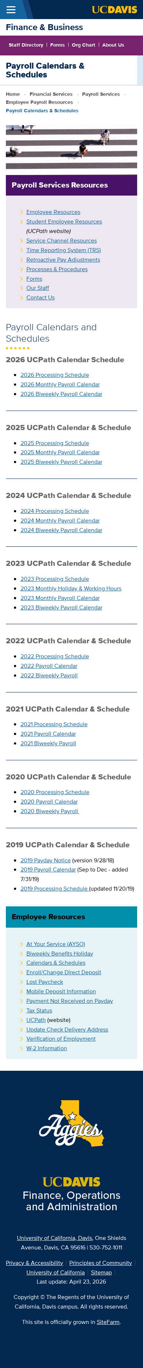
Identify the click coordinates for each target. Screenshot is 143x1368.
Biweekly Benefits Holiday (59, 953)
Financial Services (51, 94)
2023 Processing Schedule (55, 579)
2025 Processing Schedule (55, 443)
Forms (57, 44)
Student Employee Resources (64, 221)
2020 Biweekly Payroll (50, 811)
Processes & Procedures (57, 269)
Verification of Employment (61, 1038)
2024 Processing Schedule (55, 511)
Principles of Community (100, 1263)
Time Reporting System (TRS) (63, 250)
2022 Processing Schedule (55, 656)
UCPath (36, 1020)
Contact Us (40, 297)
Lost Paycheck (44, 982)
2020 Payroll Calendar (49, 801)
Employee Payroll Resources (39, 102)
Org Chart (83, 44)
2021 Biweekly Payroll (48, 743)
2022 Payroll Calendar (49, 666)
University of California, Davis (54, 1238)
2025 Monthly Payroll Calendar (60, 452)
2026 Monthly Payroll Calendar (60, 384)
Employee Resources (53, 212)
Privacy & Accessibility (34, 1263)
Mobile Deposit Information (61, 991)
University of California (55, 1272)
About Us (113, 44)
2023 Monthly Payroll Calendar (60, 598)
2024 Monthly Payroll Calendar (60, 520)
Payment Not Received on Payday (69, 1001)
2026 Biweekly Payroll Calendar (61, 394)
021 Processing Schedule (56, 724)
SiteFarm (108, 1322)
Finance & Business (44, 27)
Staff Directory (26, 44)
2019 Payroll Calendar (48, 869)
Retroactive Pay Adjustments (63, 259)
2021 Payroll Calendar (48, 734)
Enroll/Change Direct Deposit (63, 972)
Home (13, 94)
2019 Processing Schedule (55, 888)
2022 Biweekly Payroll (49, 675)
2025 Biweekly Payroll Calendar (61, 462)
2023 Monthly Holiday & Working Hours (71, 588)
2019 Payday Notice (46, 860)
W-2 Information (46, 1048)
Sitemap (101, 1272)
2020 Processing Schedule (55, 792)
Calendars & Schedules (55, 962)
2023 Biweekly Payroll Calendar (61, 607)
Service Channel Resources (61, 240)
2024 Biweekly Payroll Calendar (61, 530)
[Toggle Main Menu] (11, 9)
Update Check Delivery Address (67, 1029)
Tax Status (39, 1010)
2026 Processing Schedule (55, 375)
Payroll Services (101, 94)
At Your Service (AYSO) (55, 944)
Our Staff (37, 288)
